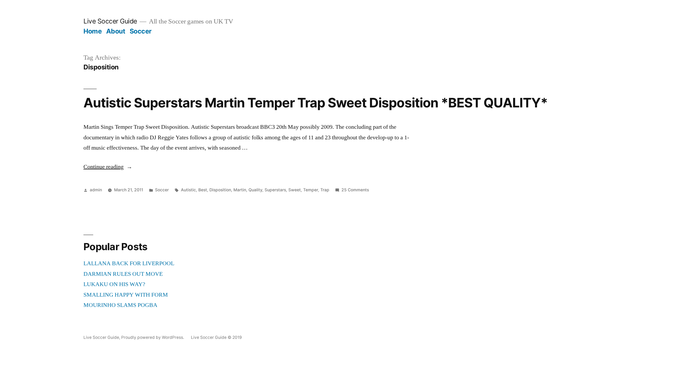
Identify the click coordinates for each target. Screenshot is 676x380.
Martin (239, 189)
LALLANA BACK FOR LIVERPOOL (128, 263)
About (115, 31)
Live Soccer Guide (110, 21)
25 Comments (355, 189)
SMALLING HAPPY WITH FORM (125, 294)
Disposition (220, 189)
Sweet (294, 189)
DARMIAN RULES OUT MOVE (123, 274)
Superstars (275, 189)
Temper (310, 189)
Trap (324, 189)
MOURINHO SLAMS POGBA (120, 305)
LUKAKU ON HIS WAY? (114, 284)
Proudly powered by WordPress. (153, 337)
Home (92, 31)
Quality (255, 189)
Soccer (141, 31)
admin (96, 189)
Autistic (188, 189)
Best (202, 189)
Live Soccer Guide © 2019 (216, 337)
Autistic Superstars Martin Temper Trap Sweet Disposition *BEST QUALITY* (315, 103)
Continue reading (107, 166)
